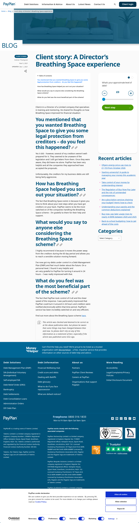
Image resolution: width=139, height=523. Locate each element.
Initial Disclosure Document (119, 380)
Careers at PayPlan (80, 377)
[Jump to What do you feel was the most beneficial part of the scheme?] (73, 292)
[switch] (62, 518)
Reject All (120, 509)
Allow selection (121, 502)
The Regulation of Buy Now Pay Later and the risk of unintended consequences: (119, 192)
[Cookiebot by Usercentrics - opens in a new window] (14, 518)
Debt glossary (44, 381)
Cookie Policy (40, 502)
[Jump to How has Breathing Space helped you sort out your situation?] (81, 195)
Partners (76, 368)
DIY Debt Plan (9, 408)
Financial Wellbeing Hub (49, 368)
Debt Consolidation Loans (15, 398)
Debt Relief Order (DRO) (14, 384)
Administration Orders (13, 403)
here (84, 315)
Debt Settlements (11, 394)
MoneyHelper (65, 349)
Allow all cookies (120, 494)
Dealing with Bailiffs (47, 377)
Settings (111, 519)
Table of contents (45, 76)
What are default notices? (49, 394)
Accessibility (112, 368)
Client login (127, 4)
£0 (117, 92)
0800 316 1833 (77, 416)
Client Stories (21, 56)
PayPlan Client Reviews (82, 372)
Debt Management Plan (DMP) (17, 368)
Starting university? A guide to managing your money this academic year (119, 175)
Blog (9, 11)
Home (3, 11)
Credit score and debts (48, 372)
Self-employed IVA (11, 380)
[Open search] (115, 4)
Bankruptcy (8, 389)
